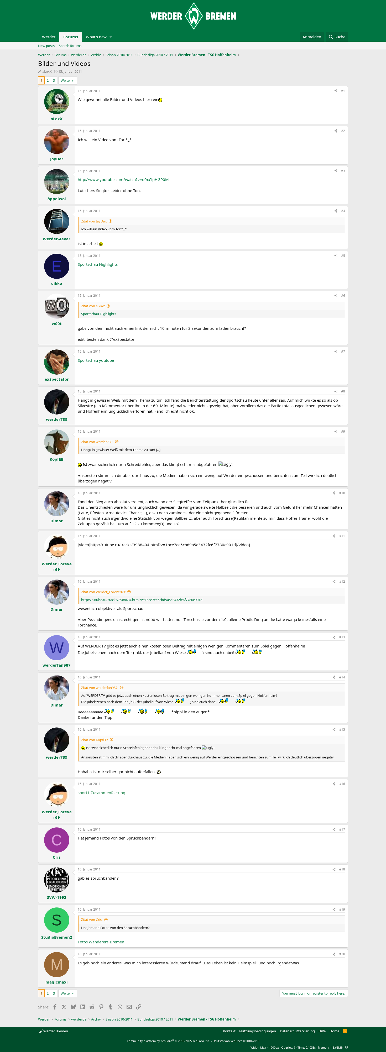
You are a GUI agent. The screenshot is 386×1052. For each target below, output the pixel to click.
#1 (343, 91)
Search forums (70, 45)
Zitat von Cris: (91, 919)
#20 (342, 954)
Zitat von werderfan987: (99, 687)
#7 (343, 351)
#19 (342, 909)
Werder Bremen (55, 1031)
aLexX (47, 71)
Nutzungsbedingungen (257, 1031)
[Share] (335, 91)
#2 (343, 131)
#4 (343, 211)
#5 (343, 255)
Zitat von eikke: (93, 306)
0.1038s (311, 1047)
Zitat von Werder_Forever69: (103, 591)
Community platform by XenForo (168, 1041)
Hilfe (322, 1031)
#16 (342, 784)
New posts (46, 45)
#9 (343, 431)
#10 (342, 493)
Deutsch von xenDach (236, 1041)
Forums (70, 36)
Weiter (66, 80)
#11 (342, 536)
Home (334, 1031)
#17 (342, 829)
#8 (343, 391)
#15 (342, 729)
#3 (343, 171)
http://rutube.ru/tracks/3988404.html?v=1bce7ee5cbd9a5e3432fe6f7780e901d (141, 599)
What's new (96, 36)
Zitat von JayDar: (94, 221)
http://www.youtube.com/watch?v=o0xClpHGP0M (123, 179)
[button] (110, 37)
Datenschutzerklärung (297, 1031)
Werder (48, 36)
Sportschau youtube (96, 360)
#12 (342, 581)
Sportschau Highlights (98, 264)
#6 (343, 295)
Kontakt (229, 1031)
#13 (342, 637)
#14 (342, 677)
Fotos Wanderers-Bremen (101, 941)
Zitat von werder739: (97, 441)
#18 (342, 869)
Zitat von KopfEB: (94, 739)
